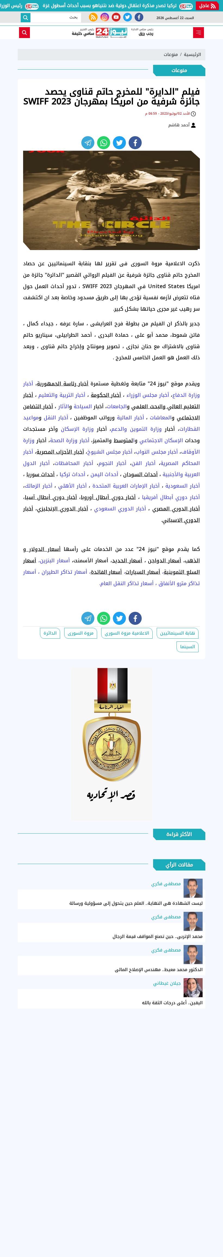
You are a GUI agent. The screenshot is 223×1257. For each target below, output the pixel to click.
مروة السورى (81, 633)
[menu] (198, 32)
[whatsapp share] (103, 142)
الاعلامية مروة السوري (127, 633)
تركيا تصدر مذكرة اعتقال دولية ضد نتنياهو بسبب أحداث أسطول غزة (123, 5)
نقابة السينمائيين (177, 633)
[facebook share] (135, 142)
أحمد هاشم (179, 125)
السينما (187, 646)
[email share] (87, 142)
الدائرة (50, 633)
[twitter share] (119, 142)
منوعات (171, 54)
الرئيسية (192, 54)
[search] (24, 32)
